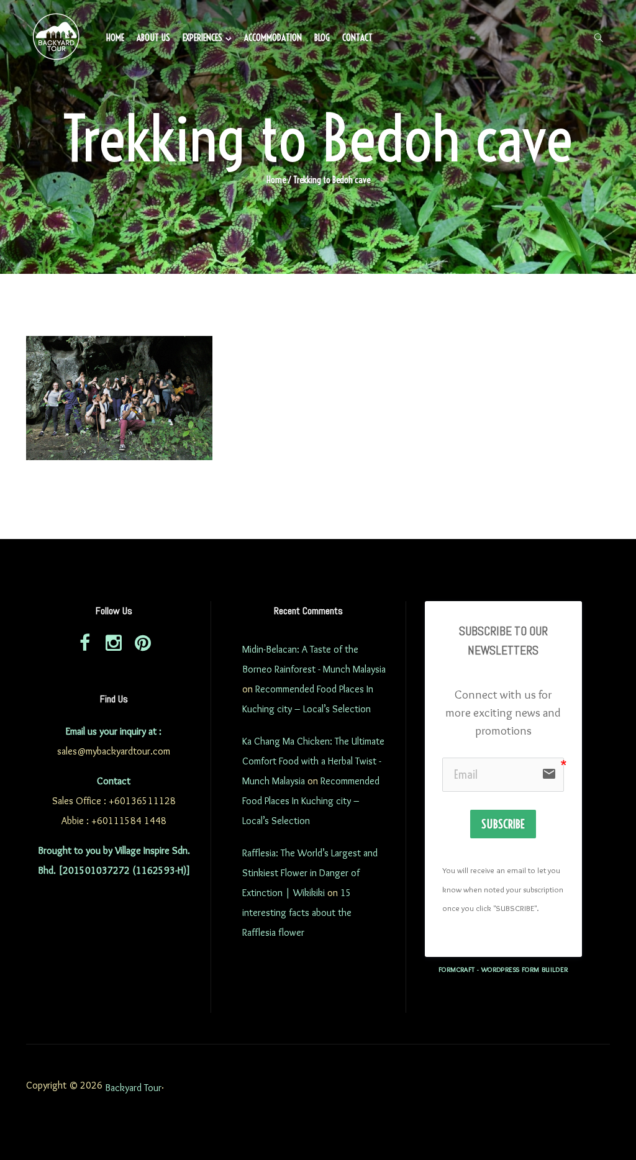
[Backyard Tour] (56, 38)
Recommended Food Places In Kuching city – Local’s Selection (310, 801)
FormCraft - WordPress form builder (503, 969)
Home (115, 37)
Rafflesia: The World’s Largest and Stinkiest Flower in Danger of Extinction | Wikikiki (310, 873)
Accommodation (273, 37)
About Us (153, 37)
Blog (322, 37)
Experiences (202, 37)
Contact (357, 37)
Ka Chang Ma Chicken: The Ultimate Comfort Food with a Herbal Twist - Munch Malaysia (313, 761)
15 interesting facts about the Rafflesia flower (297, 912)
